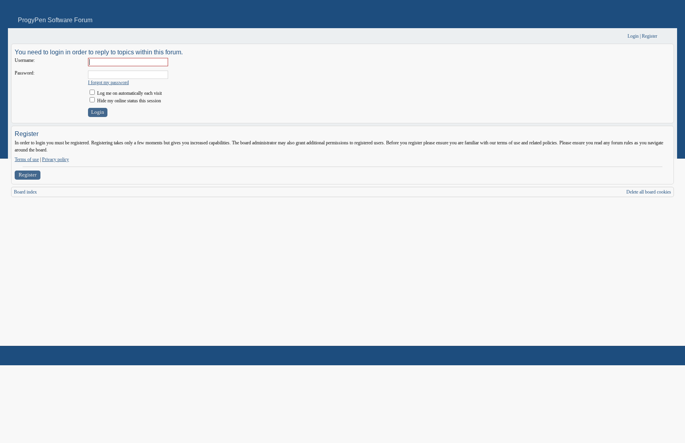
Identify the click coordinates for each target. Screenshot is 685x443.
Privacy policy (55, 159)
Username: (25, 60)
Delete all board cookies (648, 192)
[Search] (596, 36)
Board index (25, 192)
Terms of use (27, 159)
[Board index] (16, 36)
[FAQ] (609, 36)
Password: (24, 73)
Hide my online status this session (128, 101)
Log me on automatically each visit (129, 93)
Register (27, 175)
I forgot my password (108, 82)
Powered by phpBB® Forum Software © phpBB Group (662, 355)
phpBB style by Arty (638, 355)
